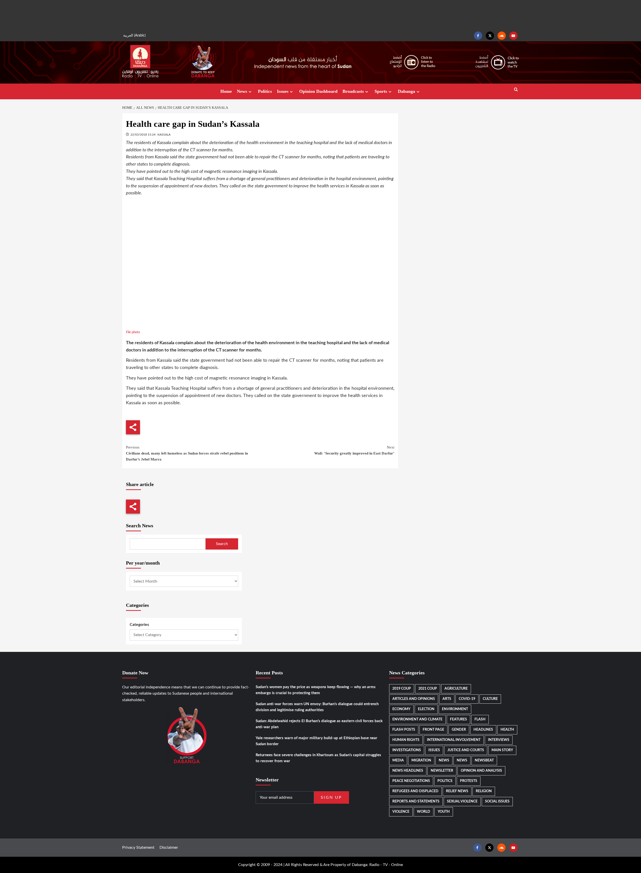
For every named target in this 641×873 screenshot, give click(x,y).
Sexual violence (462, 801)
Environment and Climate (417, 719)
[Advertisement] (320, 15)
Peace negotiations (411, 781)
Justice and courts (465, 750)
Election (426, 709)
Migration (421, 760)
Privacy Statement (138, 847)
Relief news (457, 791)
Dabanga (406, 91)
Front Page (433, 729)
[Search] (516, 89)
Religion (484, 791)
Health (507, 729)
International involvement (453, 740)
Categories (139, 625)
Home (226, 91)
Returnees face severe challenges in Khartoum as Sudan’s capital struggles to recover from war (318, 758)
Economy (401, 709)
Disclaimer (168, 847)
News (242, 91)
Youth (444, 811)
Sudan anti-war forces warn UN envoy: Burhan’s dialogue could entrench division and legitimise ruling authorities (317, 707)
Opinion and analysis (481, 770)
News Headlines (407, 770)
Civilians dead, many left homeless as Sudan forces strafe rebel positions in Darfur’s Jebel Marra (187, 453)
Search (222, 544)
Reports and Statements (415, 801)
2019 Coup (401, 688)
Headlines (483, 729)
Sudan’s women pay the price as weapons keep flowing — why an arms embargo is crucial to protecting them (316, 690)
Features (458, 719)
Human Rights (405, 740)
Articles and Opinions (413, 699)
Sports (381, 91)
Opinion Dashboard (318, 91)
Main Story (502, 750)
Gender (459, 729)
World (423, 811)
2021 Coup (427, 688)
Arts (446, 699)
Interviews (498, 740)
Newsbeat (484, 760)
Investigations (406, 750)
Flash (480, 719)
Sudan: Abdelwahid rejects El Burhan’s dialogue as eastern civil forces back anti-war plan (319, 724)
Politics (265, 91)
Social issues (497, 801)
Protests (468, 781)
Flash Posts (403, 729)
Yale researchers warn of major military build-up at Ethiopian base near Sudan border (316, 741)
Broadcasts (353, 91)
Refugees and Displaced (415, 791)
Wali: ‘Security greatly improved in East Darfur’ (354, 450)
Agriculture (456, 688)
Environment (455, 709)
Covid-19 (467, 699)
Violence (400, 811)
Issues (282, 91)
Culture (490, 699)
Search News (139, 525)
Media (398, 760)
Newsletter (442, 770)
